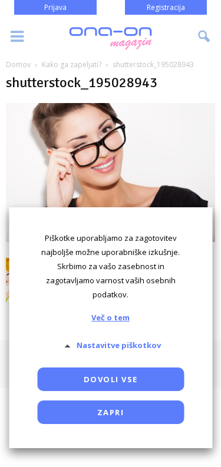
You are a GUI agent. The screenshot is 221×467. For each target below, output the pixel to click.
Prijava (55, 7)
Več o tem (110, 317)
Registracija (166, 7)
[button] (204, 36)
